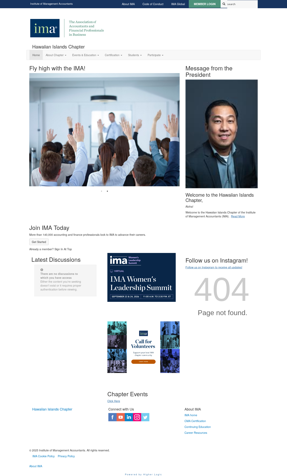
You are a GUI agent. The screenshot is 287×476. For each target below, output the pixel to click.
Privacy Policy (66, 456)
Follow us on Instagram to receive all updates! (213, 267)
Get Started (39, 242)
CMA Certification (195, 421)
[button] (56, 55)
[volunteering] (143, 347)
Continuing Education (197, 427)
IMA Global (178, 4)
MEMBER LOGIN (205, 4)
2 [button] (107, 191)
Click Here (113, 401)
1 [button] (101, 191)
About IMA (128, 4)
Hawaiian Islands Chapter (52, 408)
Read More (238, 216)
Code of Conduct (153, 4)
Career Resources (195, 433)
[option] (104, 124)
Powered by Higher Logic (143, 474)
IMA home (190, 415)
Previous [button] (26, 124)
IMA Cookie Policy (43, 456)
